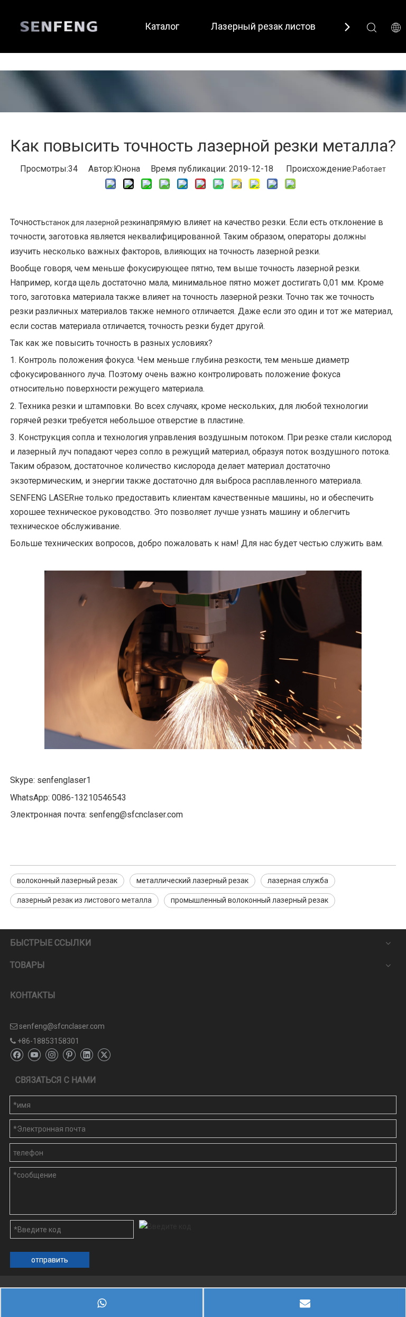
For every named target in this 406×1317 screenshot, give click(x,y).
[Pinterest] (69, 1055)
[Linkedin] (86, 1055)
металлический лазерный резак (192, 880)
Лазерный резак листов (263, 26)
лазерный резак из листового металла (84, 900)
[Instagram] (51, 1055)
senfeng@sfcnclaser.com (62, 1026)
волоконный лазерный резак (67, 880)
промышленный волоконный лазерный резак (249, 900)
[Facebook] (16, 1055)
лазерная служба (297, 880)
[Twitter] (103, 1055)
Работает (369, 169)
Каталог (162, 26)
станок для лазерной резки (93, 222)
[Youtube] (34, 1055)
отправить (49, 1260)
